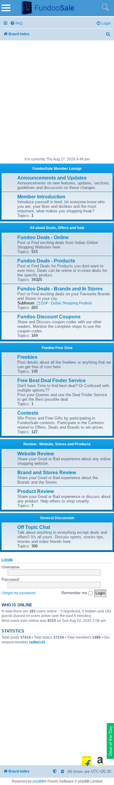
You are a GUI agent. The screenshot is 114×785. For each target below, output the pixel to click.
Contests (27, 413)
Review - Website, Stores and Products (57, 444)
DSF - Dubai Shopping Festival (66, 303)
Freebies (27, 357)
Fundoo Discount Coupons (49, 316)
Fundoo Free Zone (57, 348)
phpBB (38, 781)
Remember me (74, 593)
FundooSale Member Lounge (57, 168)
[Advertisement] (57, 99)
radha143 (37, 642)
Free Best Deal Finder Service (51, 380)
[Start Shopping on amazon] (100, 761)
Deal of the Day (110, 741)
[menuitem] (16, 23)
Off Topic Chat (33, 527)
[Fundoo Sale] (45, 8)
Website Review (35, 453)
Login (7, 560)
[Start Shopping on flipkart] (87, 761)
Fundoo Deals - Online (43, 237)
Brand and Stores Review (46, 472)
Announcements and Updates (52, 177)
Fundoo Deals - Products (46, 260)
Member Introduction (41, 196)
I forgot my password (19, 593)
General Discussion (57, 518)
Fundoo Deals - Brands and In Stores (60, 288)
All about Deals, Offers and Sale (57, 228)
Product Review (35, 491)
